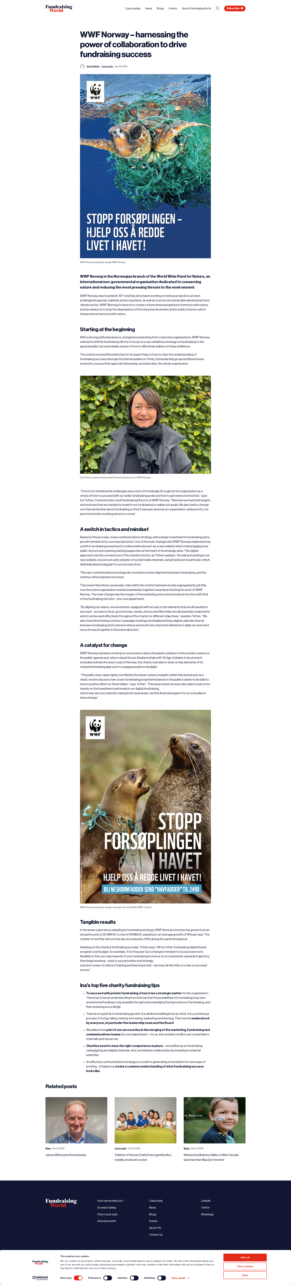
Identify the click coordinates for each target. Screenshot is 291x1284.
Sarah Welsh (93, 67)
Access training (106, 1207)
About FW (155, 1228)
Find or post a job (107, 1214)
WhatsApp (207, 1214)
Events (173, 8)
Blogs (160, 8)
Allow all (245, 1257)
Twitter (205, 1207)
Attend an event (106, 1221)
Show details (178, 1278)
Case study (107, 67)
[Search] (217, 8)
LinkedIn (206, 1200)
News (148, 8)
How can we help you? (110, 1200)
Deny (245, 1275)
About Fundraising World (196, 8)
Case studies (132, 8)
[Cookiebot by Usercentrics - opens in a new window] (40, 1278)
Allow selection (245, 1266)
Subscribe (233, 8)
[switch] (107, 1278)
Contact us (155, 1234)
